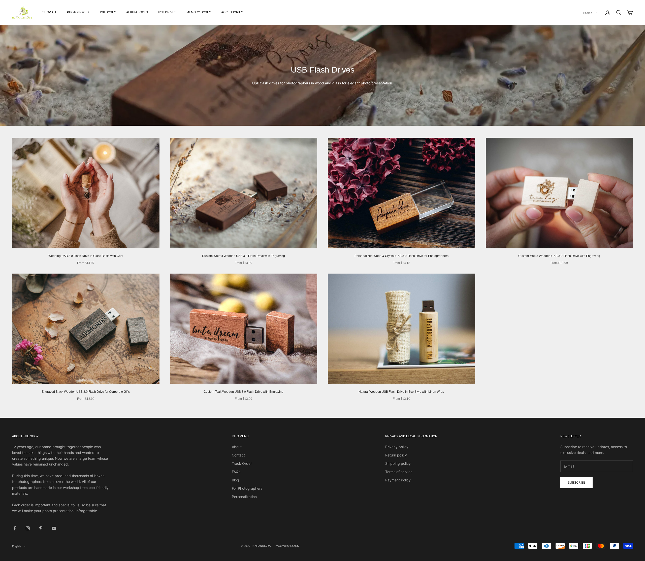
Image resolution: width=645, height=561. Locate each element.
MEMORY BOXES (198, 12)
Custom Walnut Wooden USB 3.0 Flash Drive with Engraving (243, 256)
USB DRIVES (167, 12)
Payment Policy (398, 480)
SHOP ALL (49, 12)
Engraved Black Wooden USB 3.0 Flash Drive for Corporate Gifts (86, 391)
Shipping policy (398, 463)
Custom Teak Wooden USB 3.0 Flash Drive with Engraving (243, 391)
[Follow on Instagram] (27, 528)
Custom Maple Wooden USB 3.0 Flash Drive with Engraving (559, 256)
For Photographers (247, 488)
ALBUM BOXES (137, 12)
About (237, 447)
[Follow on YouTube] (53, 528)
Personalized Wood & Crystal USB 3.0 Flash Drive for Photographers (401, 256)
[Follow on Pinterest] (40, 528)
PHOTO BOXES (78, 12)
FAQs (236, 472)
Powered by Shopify (287, 545)
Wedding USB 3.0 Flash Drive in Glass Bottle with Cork (85, 256)
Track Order (242, 463)
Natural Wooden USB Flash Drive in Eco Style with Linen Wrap (401, 391)
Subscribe (576, 482)
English (587, 12)
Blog (235, 480)
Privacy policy (396, 447)
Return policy (396, 455)
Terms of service (398, 472)
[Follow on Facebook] (14, 528)
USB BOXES (107, 12)
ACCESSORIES (232, 12)
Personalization (244, 496)
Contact (238, 455)
